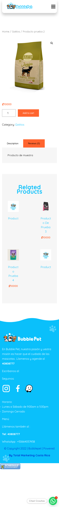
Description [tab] (12, 143)
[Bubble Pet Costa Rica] (19, 6)
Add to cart (28, 113)
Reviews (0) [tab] (34, 143)
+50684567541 (28, 371)
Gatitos (16, 31)
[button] (51, 43)
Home (5, 31)
